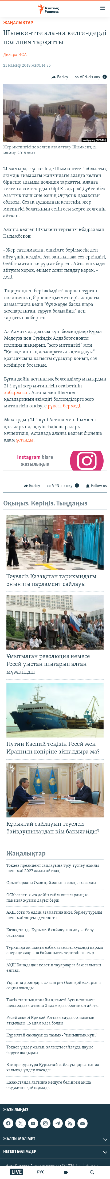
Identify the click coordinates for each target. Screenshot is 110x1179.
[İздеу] (92, 1172)
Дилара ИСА (15, 55)
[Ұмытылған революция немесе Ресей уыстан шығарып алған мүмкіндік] (55, 622)
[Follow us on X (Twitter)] (20, 1123)
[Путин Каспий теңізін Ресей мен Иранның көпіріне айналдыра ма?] (55, 710)
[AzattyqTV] (66, 1172)
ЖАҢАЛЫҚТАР (18, 23)
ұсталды (24, 440)
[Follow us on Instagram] (45, 1123)
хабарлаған (16, 393)
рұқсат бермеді (63, 406)
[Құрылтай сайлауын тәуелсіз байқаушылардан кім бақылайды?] (55, 790)
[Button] (60, 77)
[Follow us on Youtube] (33, 1123)
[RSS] (70, 1123)
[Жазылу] (82, 1123)
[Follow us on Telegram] (58, 1123)
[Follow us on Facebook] (8, 1123)
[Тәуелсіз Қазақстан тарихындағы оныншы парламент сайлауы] (55, 542)
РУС (40, 1172)
